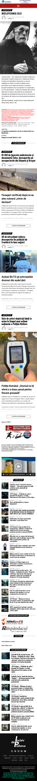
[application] (18, 466)
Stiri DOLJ (28, 774)
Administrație (7, 758)
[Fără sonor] (30, 474)
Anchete (32, 758)
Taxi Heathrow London (8, 641)
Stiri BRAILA (21, 778)
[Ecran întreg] (33, 474)
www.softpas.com (7, 645)
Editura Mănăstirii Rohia (9, 124)
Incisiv (10, 18)
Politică (15, 758)
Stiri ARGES (19, 773)
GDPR (26, 760)
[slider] (17, 474)
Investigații (14, 760)
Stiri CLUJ (21, 774)
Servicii (21, 760)
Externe (20, 758)
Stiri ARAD (13, 773)
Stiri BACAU (27, 773)
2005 (33, 122)
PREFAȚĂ (5, 756)
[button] (18, 466)
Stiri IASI (11, 776)
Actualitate (30, 756)
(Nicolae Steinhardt (24, 122)
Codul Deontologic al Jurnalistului (17, 756)
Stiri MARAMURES (24, 776)
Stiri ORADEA (11, 777)
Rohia (25, 126)
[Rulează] (4, 474)
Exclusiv (26, 758)
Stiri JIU (16, 776)
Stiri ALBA (6, 773)
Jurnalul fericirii (7, 126)
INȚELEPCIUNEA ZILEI (24, 124)
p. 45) (15, 126)
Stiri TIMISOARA (27, 777)
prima (20, 126)
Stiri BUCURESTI (13, 774)
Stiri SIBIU (18, 777)
